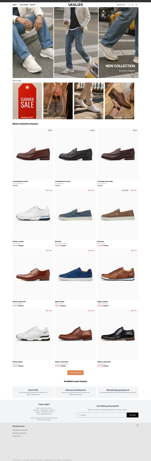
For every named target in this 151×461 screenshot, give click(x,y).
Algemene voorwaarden (19, 433)
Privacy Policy (17, 436)
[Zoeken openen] (129, 5)
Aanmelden (132, 415)
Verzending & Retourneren (20, 430)
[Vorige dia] (15, 154)
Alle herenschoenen (75, 372)
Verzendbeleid (58, 460)
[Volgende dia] (51, 154)
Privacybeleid (26, 460)
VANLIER (19, 460)
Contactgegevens (67, 460)
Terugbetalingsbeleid (48, 460)
